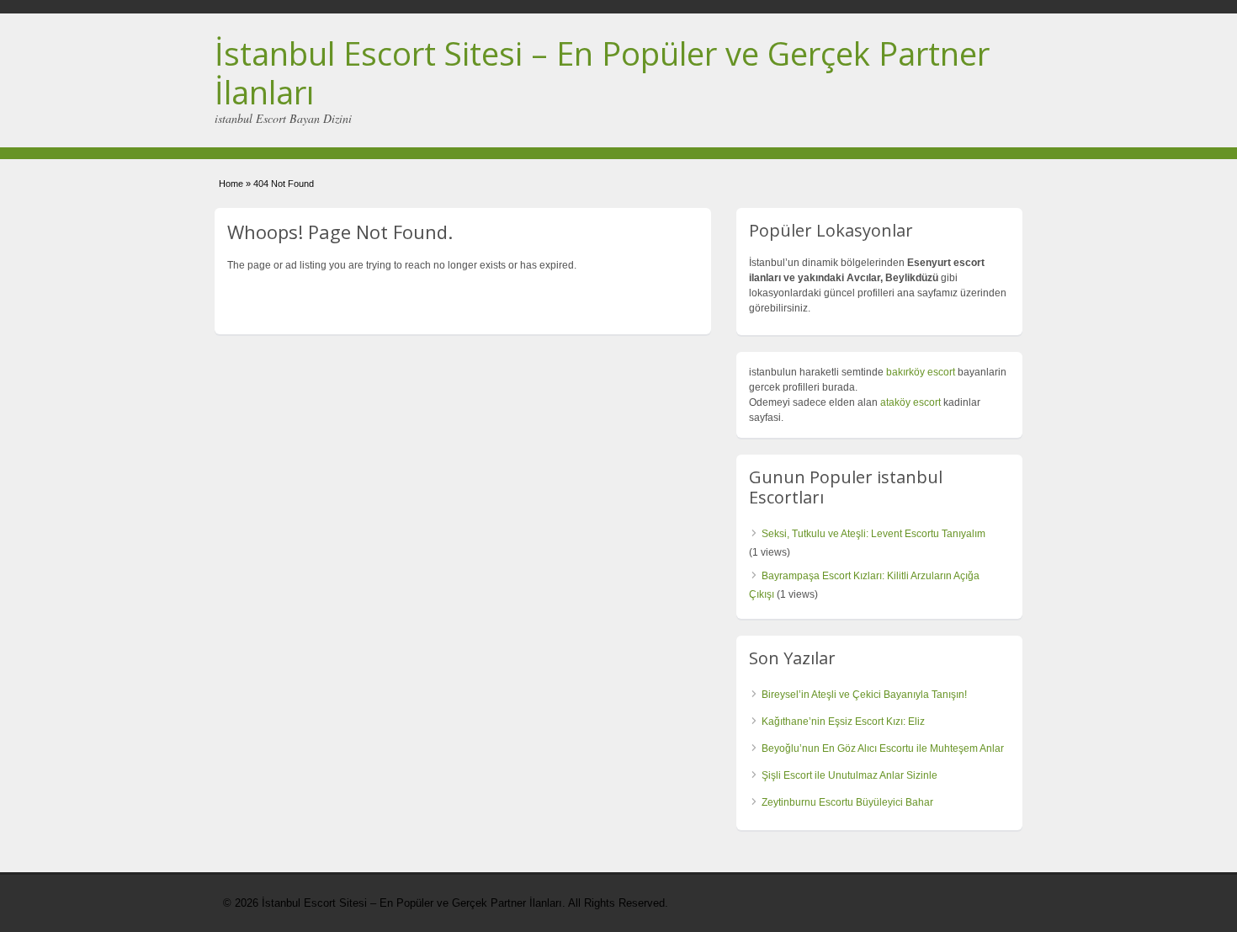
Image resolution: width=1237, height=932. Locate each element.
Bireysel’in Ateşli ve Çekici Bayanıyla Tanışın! (864, 694)
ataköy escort (910, 402)
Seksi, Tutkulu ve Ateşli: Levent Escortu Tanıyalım (873, 534)
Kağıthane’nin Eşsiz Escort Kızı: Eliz (843, 721)
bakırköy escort (920, 372)
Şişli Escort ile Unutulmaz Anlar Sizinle (849, 775)
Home (231, 183)
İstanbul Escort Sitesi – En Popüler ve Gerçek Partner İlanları (602, 72)
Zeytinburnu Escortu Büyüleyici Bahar (847, 802)
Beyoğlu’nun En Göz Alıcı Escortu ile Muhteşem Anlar (883, 748)
